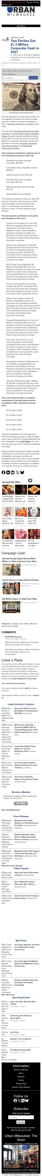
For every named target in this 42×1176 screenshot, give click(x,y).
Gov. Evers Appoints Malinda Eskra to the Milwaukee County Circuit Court (26, 963)
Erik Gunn (34, 565)
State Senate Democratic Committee (17, 147)
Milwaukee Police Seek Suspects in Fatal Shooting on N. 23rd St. (26, 822)
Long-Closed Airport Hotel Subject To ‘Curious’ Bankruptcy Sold (24, 748)
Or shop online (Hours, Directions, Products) (21, 1172)
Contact (21, 1080)
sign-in (27, 688)
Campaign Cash (17, 623)
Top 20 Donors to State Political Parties (20, 580)
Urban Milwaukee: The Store (21, 1137)
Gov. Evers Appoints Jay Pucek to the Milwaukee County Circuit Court (26, 947)
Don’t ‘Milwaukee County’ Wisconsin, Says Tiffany (24, 882)
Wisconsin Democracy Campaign (14, 63)
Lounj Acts (14, 1032)
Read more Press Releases (12, 865)
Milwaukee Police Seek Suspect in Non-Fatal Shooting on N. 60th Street (27, 853)
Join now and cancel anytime (13, 683)
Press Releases (21, 816)
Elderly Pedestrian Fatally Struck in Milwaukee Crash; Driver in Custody (25, 836)
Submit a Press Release (21, 1087)
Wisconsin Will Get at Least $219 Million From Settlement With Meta (26, 710)
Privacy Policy (21, 1083)
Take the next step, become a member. (21, 1127)
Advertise (21, 1076)
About (21, 1073)
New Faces (21, 940)
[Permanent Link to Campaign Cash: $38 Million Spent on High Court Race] (11, 607)
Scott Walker (25, 441)
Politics (26, 623)
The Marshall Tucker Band (20, 1050)
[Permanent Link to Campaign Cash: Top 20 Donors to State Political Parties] (11, 588)
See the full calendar (9, 1059)
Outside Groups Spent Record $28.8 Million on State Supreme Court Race (19, 560)
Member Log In (7, 5)
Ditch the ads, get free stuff (21, 1130)
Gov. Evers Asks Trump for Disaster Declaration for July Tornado (25, 765)
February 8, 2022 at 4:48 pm (15, 639)
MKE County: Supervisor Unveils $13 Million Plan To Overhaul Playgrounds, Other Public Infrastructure (26, 728)
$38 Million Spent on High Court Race (19, 598)
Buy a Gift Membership (11, 810)
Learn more (31, 678)
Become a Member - (33, 2)
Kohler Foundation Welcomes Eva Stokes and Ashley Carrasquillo (26, 982)
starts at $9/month (19, 678)
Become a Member (21, 792)
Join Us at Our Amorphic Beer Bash (14, 2)
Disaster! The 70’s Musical (20, 1039)
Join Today (20, 803)
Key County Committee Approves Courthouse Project (26, 778)
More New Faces (8, 994)
